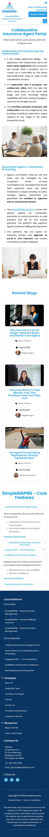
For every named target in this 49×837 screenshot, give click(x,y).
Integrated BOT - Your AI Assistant (20, 550)
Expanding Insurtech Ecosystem (19, 584)
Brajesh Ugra (28, 353)
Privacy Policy (14, 800)
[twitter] (12, 780)
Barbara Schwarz (28, 475)
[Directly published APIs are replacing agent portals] (24, 438)
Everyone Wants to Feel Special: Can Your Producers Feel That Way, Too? (24, 394)
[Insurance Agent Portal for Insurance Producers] (24, 375)
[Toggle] (45, 21)
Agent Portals (24, 341)
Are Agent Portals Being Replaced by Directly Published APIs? (24, 455)
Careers (8, 699)
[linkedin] (6, 780)
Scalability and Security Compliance (21, 555)
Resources (11, 723)
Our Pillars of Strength (14, 694)
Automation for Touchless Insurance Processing (24, 544)
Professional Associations (16, 711)
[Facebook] (17, 780)
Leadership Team (12, 688)
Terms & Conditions (31, 800)
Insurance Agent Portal (14, 536)
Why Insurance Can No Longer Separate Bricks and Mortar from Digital (24, 332)
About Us (9, 683)
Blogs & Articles (11, 727)
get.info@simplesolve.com (22, 767)
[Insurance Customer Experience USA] (24, 315)
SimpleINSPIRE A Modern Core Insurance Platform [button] (12, 18)
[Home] (36, 2)
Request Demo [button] (37, 14)
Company (10, 678)
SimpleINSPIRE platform (23, 209)
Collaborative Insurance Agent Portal (21, 507)
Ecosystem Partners (13, 716)
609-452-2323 (15, 763)
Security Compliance (13, 578)
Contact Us (41, 10)
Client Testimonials (37, 7)
